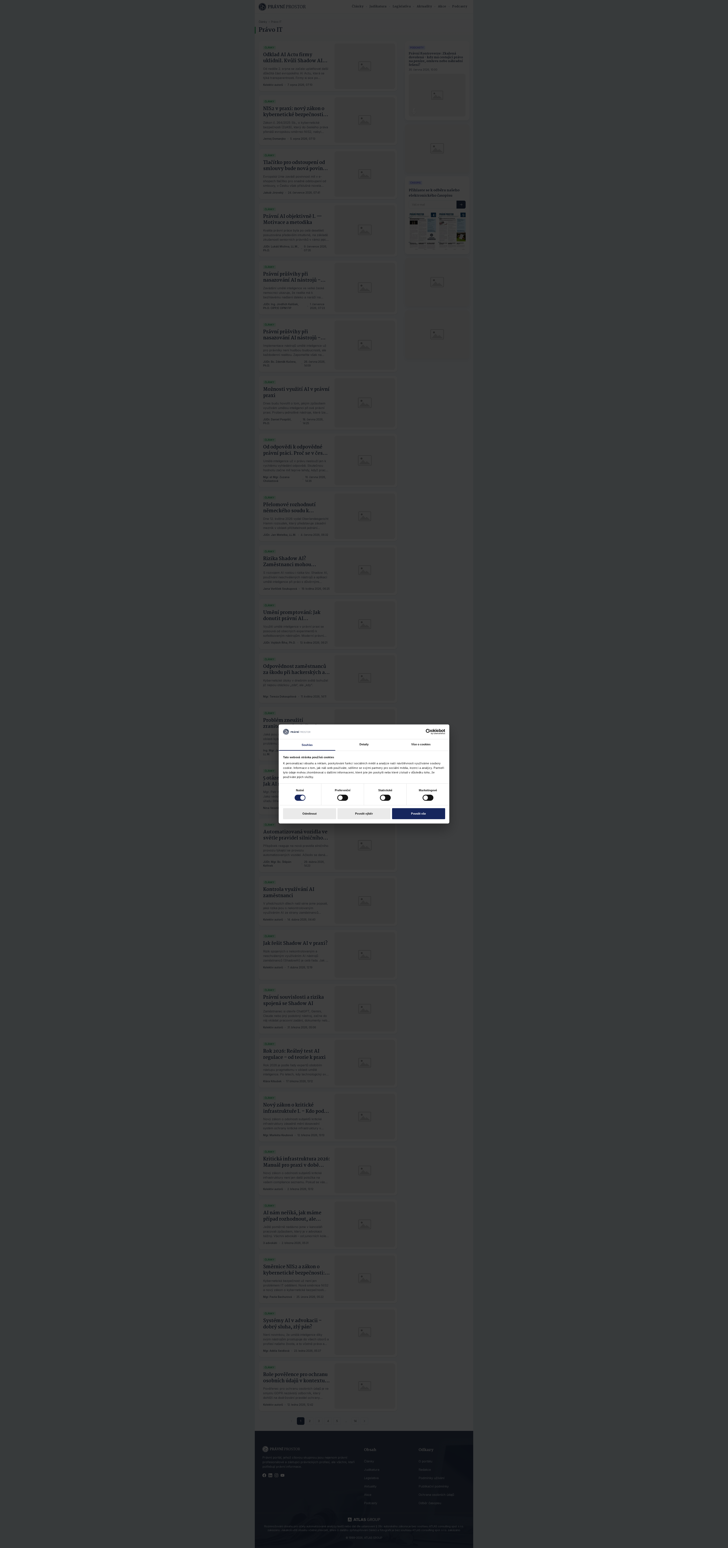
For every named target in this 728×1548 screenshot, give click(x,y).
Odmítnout (309, 813)
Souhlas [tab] (307, 744)
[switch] (342, 798)
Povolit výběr (364, 813)
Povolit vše (418, 813)
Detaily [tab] (364, 744)
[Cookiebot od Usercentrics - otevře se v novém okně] (428, 732)
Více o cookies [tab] (421, 744)
